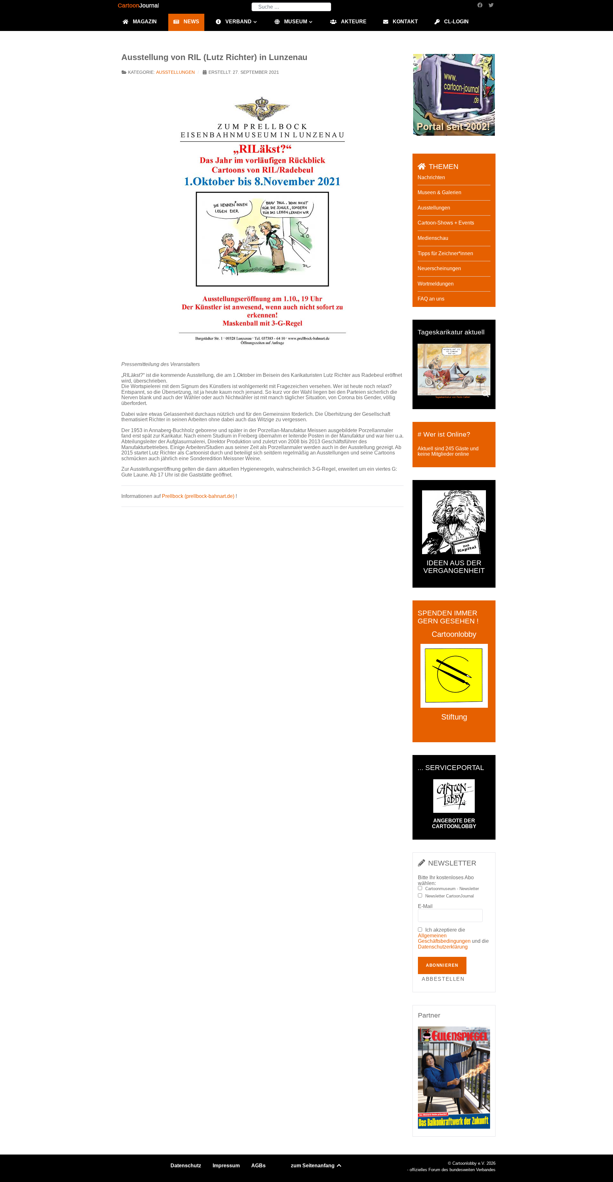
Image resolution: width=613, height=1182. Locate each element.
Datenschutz (185, 1165)
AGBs (258, 1165)
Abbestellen (443, 979)
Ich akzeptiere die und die (453, 938)
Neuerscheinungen (439, 268)
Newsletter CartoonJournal (449, 896)
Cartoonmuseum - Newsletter (452, 889)
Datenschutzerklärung (443, 946)
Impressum (226, 1165)
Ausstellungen (175, 72)
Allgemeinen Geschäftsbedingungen (444, 938)
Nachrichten (431, 177)
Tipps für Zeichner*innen (445, 253)
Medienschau (433, 238)
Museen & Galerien (439, 192)
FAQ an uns (431, 298)
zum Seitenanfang (313, 1165)
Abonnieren (442, 965)
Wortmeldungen (436, 283)
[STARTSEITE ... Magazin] (454, 94)
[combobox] (291, 7)
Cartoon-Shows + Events (446, 222)
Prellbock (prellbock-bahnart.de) (198, 496)
